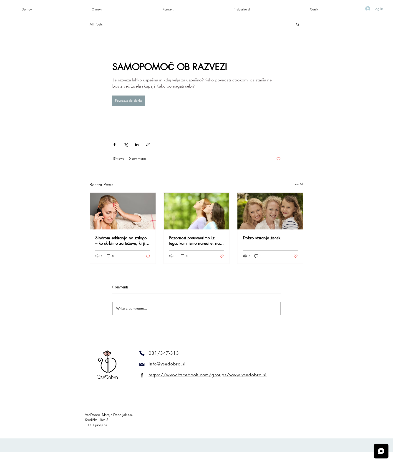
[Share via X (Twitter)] (125, 144)
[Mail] (142, 364)
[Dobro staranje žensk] (270, 211)
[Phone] (142, 353)
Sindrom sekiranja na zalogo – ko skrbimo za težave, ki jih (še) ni (121, 240)
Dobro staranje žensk (261, 237)
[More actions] (278, 54)
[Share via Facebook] (114, 144)
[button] (297, 24)
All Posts (96, 24)
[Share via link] (148, 144)
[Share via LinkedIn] (137, 144)
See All (298, 184)
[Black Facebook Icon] (142, 375)
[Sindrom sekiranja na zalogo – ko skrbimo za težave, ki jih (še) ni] (123, 211)
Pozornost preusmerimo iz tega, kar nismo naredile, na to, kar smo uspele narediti (194, 240)
